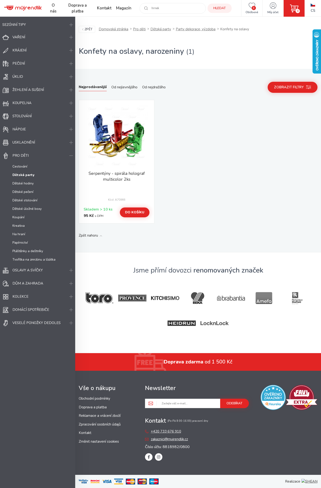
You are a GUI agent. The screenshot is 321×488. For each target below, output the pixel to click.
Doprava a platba (77, 8)
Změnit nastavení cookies (99, 441)
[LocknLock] (214, 323)
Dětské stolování (24, 200)
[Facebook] (149, 457)
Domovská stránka (113, 29)
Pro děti (20, 155)
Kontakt (104, 8)
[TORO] (99, 298)
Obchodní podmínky (94, 398)
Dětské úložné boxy (27, 209)
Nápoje (19, 129)
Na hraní (18, 234)
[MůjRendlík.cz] (23, 8)
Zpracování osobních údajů (100, 424)
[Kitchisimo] (165, 298)
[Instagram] (158, 457)
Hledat (219, 8)
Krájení (19, 50)
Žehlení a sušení (28, 89)
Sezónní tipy (14, 24)
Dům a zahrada (27, 283)
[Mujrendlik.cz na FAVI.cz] (301, 398)
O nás (53, 8)
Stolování (22, 116)
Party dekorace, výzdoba (195, 29)
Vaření (18, 37)
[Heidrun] (182, 323)
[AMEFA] (264, 298)
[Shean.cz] (309, 481)
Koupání (18, 217)
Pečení (18, 63)
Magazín (123, 8)
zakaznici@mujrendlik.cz (169, 439)
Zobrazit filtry (289, 87)
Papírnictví (20, 242)
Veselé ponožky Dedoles (36, 322)
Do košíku (134, 212)
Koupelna (21, 103)
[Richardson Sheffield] (297, 298)
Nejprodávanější (93, 87)
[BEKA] (198, 298)
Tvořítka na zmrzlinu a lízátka (33, 259)
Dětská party (160, 29)
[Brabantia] (231, 298)
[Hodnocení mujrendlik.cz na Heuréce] (273, 398)
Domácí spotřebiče (30, 309)
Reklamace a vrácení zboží (100, 415)
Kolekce (20, 296)
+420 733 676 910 (166, 431)
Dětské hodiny (23, 183)
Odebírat (235, 403)
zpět (89, 29)
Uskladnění (23, 142)
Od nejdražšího (154, 87)
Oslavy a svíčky (27, 270)
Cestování (19, 166)
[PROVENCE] (132, 298)
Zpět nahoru (88, 235)
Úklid (17, 76)
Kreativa (18, 225)
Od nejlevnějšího (124, 87)
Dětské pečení (22, 192)
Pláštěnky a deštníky (27, 251)
